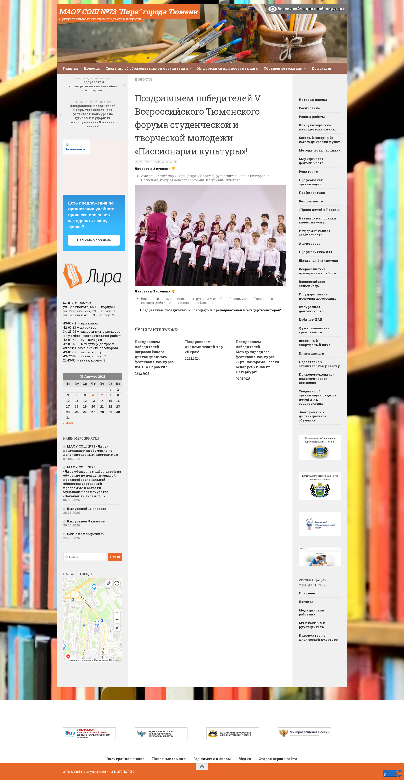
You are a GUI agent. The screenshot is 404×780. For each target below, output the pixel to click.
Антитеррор (309, 243)
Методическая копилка (319, 150)
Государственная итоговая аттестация (317, 296)
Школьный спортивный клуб (314, 343)
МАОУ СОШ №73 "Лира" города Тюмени (128, 11)
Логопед (306, 601)
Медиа (244, 758)
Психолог (307, 593)
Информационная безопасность (314, 233)
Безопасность (311, 201)
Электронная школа (126, 758)
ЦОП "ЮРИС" (125, 771)
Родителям (309, 171)
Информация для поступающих (227, 68)
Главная (70, 68)
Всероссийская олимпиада (312, 283)
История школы (313, 99)
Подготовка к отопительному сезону (319, 364)
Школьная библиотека (318, 260)
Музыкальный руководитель (312, 625)
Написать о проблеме (94, 240)
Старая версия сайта (278, 758)
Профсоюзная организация (311, 182)
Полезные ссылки (169, 758)
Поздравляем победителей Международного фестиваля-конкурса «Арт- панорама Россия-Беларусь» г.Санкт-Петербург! (258, 356)
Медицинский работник (311, 612)
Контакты (321, 68)
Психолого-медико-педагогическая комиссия (316, 378)
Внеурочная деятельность (311, 309)
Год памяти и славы (212, 758)
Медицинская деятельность (311, 161)
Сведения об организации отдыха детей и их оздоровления (317, 397)
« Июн (68, 423)
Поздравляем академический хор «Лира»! (204, 346)
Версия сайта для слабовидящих (311, 8)
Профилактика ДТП (316, 252)
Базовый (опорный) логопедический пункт (319, 140)
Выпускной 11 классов (86, 508)
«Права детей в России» (319, 209)
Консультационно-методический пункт (318, 127)
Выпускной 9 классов (86, 521)
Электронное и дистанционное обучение (313, 416)
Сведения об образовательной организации (147, 68)
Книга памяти (311, 353)
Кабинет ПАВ (310, 319)
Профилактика (312, 192)
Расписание (309, 108)
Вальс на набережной (86, 534)
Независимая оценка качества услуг (317, 220)
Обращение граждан (283, 68)
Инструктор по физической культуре (318, 637)
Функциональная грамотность (314, 330)
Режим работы (312, 116)
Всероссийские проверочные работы (317, 271)
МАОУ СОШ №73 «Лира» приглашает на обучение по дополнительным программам (90, 450)
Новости (92, 68)
